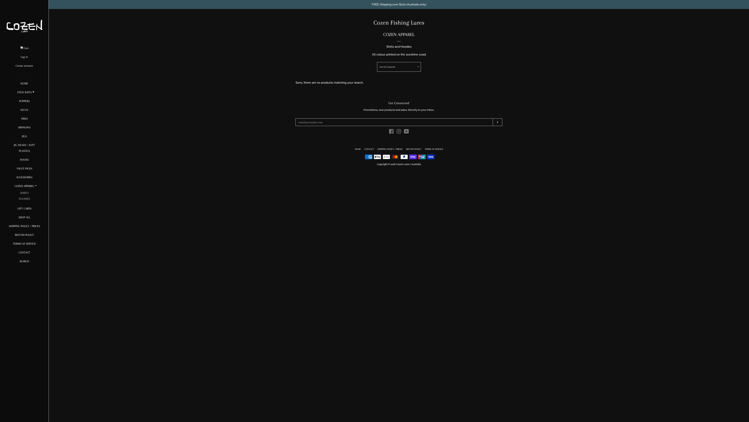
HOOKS (24, 159)
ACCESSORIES (24, 177)
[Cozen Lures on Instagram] (399, 132)
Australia (416, 164)
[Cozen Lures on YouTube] (406, 132)
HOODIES (24, 198)
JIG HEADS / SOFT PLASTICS (24, 147)
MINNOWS (24, 127)
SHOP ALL (24, 217)
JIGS (24, 136)
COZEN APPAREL (24, 186)
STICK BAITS (24, 92)
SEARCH (24, 261)
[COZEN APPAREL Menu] (36, 186)
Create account (24, 65)
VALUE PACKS (24, 168)
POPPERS (24, 101)
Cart (26, 48)
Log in (24, 56)
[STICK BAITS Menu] (33, 92)
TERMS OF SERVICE (24, 243)
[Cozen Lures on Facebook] (391, 132)
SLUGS (24, 109)
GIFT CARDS (24, 208)
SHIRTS (24, 192)
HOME (24, 83)
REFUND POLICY (24, 234)
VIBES (24, 118)
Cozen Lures (403, 164)
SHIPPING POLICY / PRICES (24, 226)
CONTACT (24, 252)
